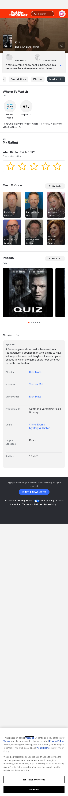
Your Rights (43, 748)
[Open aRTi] (62, 14)
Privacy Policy (56, 741)
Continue (34, 789)
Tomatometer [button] (21, 60)
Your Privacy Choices (52, 500)
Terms (6, 741)
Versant (29, 738)
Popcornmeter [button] (49, 60)
